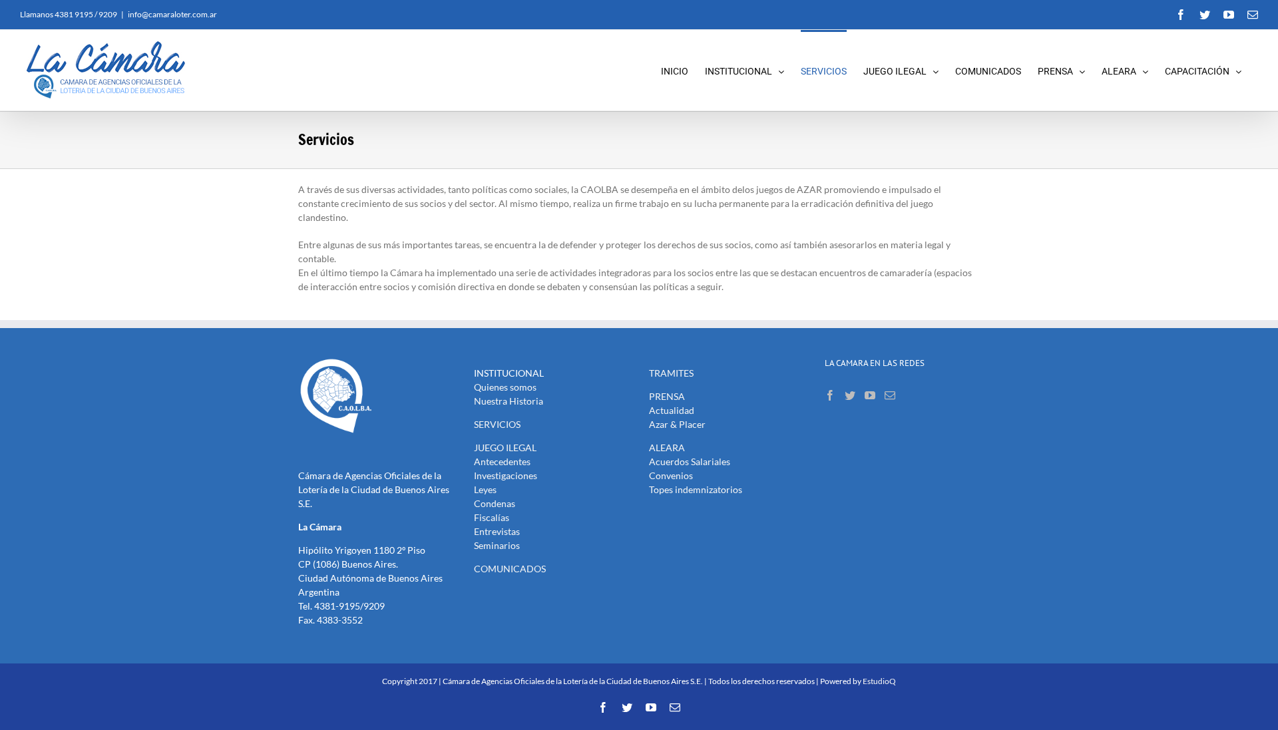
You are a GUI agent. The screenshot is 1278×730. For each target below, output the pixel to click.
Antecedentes (502, 461)
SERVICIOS (497, 424)
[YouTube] (870, 395)
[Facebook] (830, 395)
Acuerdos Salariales (689, 461)
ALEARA (667, 447)
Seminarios (497, 545)
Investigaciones (505, 475)
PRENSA (667, 396)
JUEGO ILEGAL (505, 447)
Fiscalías (491, 517)
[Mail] (890, 395)
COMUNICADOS (510, 568)
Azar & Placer (677, 424)
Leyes (485, 489)
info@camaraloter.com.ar (172, 14)
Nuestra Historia (508, 401)
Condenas (494, 503)
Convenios (671, 475)
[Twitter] (850, 395)
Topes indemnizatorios (695, 489)
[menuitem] (683, 70)
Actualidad (671, 410)
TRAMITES (671, 373)
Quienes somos (505, 387)
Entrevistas (497, 531)
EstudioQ (879, 681)
